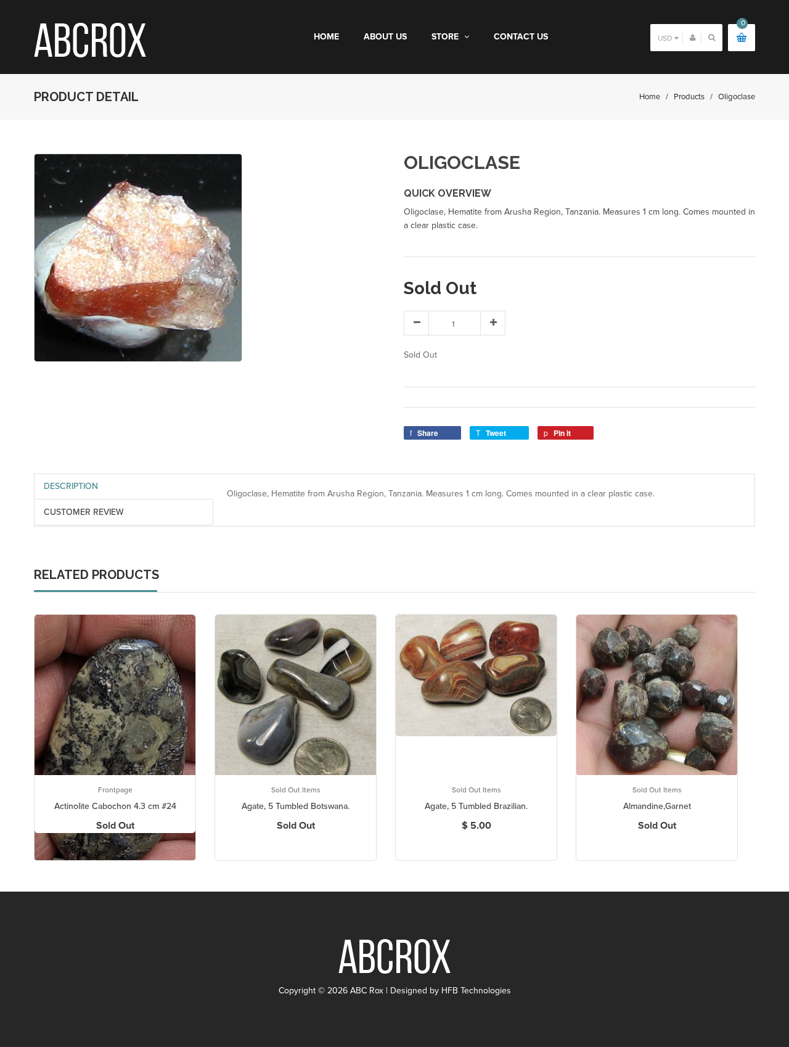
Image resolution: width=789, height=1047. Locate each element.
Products (689, 97)
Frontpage (115, 790)
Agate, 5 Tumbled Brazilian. (476, 806)
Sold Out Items (296, 790)
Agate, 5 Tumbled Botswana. (296, 806)
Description (71, 486)
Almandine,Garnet (657, 806)
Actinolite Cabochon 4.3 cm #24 (115, 806)
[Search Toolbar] (711, 37)
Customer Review (84, 512)
